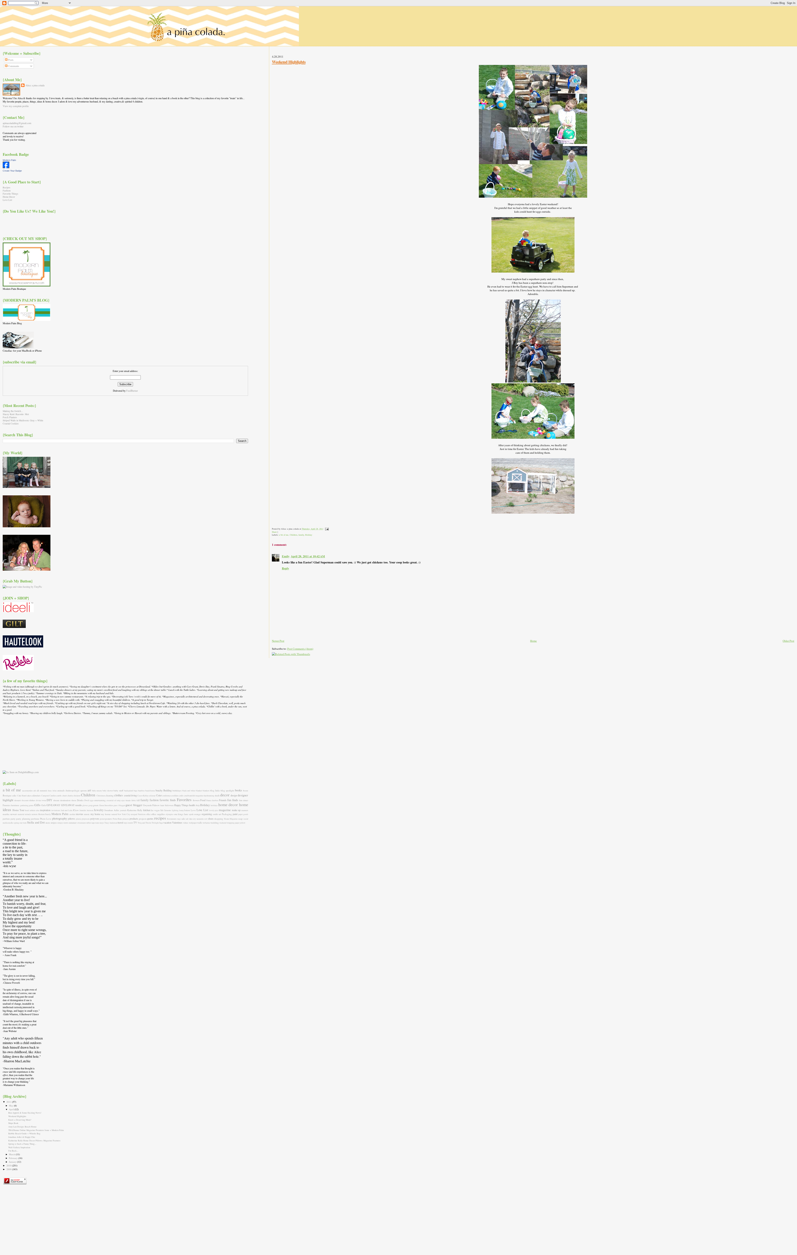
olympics (169, 814)
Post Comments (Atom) (300, 649)
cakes (29, 795)
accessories (27, 790)
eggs (92, 800)
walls (199, 822)
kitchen (146, 810)
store (47, 822)
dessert (17, 800)
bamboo (141, 790)
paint (235, 814)
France (208, 800)
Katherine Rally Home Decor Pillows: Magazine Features (34, 1140)
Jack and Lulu (66, 810)
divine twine (41, 800)
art (89, 790)
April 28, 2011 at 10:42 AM (308, 556)
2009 (9, 1169)
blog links (215, 790)
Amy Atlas (52, 790)
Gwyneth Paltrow (151, 805)
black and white (188, 790)
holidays (214, 805)
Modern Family (44, 814)
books (238, 790)
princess (125, 819)
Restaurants (172, 819)
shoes (211, 818)
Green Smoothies (106, 805)
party (13, 818)
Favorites (184, 799)
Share (274, 531)
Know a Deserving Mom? (19, 1119)
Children (293, 534)
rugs (179, 819)
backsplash (128, 790)
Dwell (86, 800)
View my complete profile (16, 106)
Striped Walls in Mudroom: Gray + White (23, 420)
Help (198, 805)
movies (79, 814)
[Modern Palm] (6, 167)
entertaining (100, 800)
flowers (196, 800)
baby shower (108, 790)
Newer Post (278, 641)
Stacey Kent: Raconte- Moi (16, 414)
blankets (206, 790)
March (12, 1154)
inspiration (45, 810)
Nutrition (141, 814)
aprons (83, 790)
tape (93, 822)
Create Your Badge (12, 170)
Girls (43, 805)
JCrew (76, 810)
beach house (150, 790)
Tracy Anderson (110, 822)
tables (88, 822)
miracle (28, 814)
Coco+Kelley (142, 795)
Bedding (167, 790)
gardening (24, 805)
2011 (9, 1101)
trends (130, 822)
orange (197, 814)
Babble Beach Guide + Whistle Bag (24, 1133)
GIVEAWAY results (71, 805)
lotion (187, 810)
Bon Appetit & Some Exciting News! (25, 1112)
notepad (134, 814)
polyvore (94, 818)
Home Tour (18, 810)
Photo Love (45, 818)
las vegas (155, 810)
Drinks (80, 800)
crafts (181, 795)
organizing (207, 814)
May (11, 1105)
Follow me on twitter (13, 126)
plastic (78, 819)
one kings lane (181, 814)
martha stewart (10, 814)
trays (126, 822)
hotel (27, 810)
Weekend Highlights (289, 62)
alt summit (42, 790)
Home (533, 641)
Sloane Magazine (231, 819)
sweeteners (81, 822)
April (12, 1109)
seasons (200, 818)
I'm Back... (13, 1150)
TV (135, 822)
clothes (118, 795)
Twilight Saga (157, 822)
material (21, 814)
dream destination (62, 800)
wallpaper (193, 822)
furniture (15, 805)
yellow (242, 822)
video (185, 822)
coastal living (130, 795)
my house (106, 814)
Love (193, 810)
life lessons (165, 810)
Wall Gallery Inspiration (19, 1147)
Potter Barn (117, 819)
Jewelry (99, 810)
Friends (222, 800)
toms (97, 822)
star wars (23, 822)
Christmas (101, 795)
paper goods (243, 814)
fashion (154, 800)
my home (95, 814)
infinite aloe (34, 810)
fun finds (232, 800)
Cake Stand (21, 795)
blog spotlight (227, 790)
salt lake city (191, 819)
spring (16, 822)
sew (205, 819)
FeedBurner (132, 390)
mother (72, 814)
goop (90, 805)
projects (142, 818)
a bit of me (283, 534)
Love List (7, 199)
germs (31, 805)
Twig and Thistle (144, 822)
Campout (45, 795)
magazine (225, 810)
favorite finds (168, 800)
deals (217, 795)
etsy (119, 800)
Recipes (6, 187)
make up (236, 810)
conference (166, 795)
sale (183, 818)
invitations (55, 810)
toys (102, 822)
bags (135, 790)
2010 (9, 1165)
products (134, 818)
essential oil (111, 800)
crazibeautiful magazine (193, 795)
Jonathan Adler (111, 810)
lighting (175, 810)
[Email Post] (326, 528)
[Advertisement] (23, 742)
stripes (54, 822)
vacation (167, 822)
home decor (228, 804)
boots (245, 790)
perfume (35, 818)
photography (59, 818)
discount (25, 800)
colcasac (152, 795)
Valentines (177, 822)
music (87, 814)
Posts (10, 59)
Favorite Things (10, 193)
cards (58, 795)
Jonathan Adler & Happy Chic (21, 1137)
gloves (85, 805)
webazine (206, 822)
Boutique (7, 795)
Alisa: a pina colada (34, 85)
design (234, 795)
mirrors (35, 814)
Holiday (308, 534)
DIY (49, 800)
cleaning (109, 795)
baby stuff (118, 790)
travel (120, 822)
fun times (243, 800)
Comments (13, 66)
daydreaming (209, 795)
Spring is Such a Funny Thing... (22, 1143)
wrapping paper (233, 822)
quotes (150, 818)
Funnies (6, 805)
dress (73, 800)
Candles (52, 795)
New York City (123, 814)
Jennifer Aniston (86, 810)
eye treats (126, 800)
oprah (191, 814)
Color (159, 795)
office (148, 814)
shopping (218, 818)
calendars (36, 795)
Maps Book (13, 1123)
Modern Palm (9, 160)
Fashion (7, 190)
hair (162, 805)
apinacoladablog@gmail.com (17, 123)
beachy (159, 790)
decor (225, 795)
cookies (174, 795)
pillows (71, 818)
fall (138, 800)
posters (108, 818)
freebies (215, 800)
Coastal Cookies (11, 423)
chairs (64, 795)
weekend (222, 822)
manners (244, 810)
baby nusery (97, 790)
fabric (133, 800)
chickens (77, 795)
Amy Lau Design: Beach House (22, 1126)
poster (102, 819)
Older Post (788, 641)
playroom (86, 819)
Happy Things (181, 805)
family (301, 534)
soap (240, 818)
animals (61, 790)
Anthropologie (72, 790)
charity (70, 795)
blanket (199, 790)
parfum (6, 818)
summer (73, 822)
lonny (181, 810)
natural (114, 814)
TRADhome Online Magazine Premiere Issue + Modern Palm (36, 1130)
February (13, 1158)
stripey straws (62, 822)
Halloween (169, 805)
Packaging (227, 814)
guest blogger (134, 805)
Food (202, 800)
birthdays (176, 790)
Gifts (37, 805)
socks (10, 822)
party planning (23, 818)
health (192, 805)
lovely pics (213, 810)
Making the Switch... (13, 411)
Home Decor (9, 196)
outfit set (217, 814)
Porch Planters (10, 417)
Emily (286, 556)
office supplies (158, 814)
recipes (160, 818)
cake (14, 795)
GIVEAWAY (53, 805)
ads (34, 790)
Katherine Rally (134, 810)
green (95, 805)
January (13, 1161)
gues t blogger (119, 805)
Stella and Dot (36, 822)
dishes (32, 800)
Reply (285, 568)
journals (123, 810)
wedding (214, 822)
